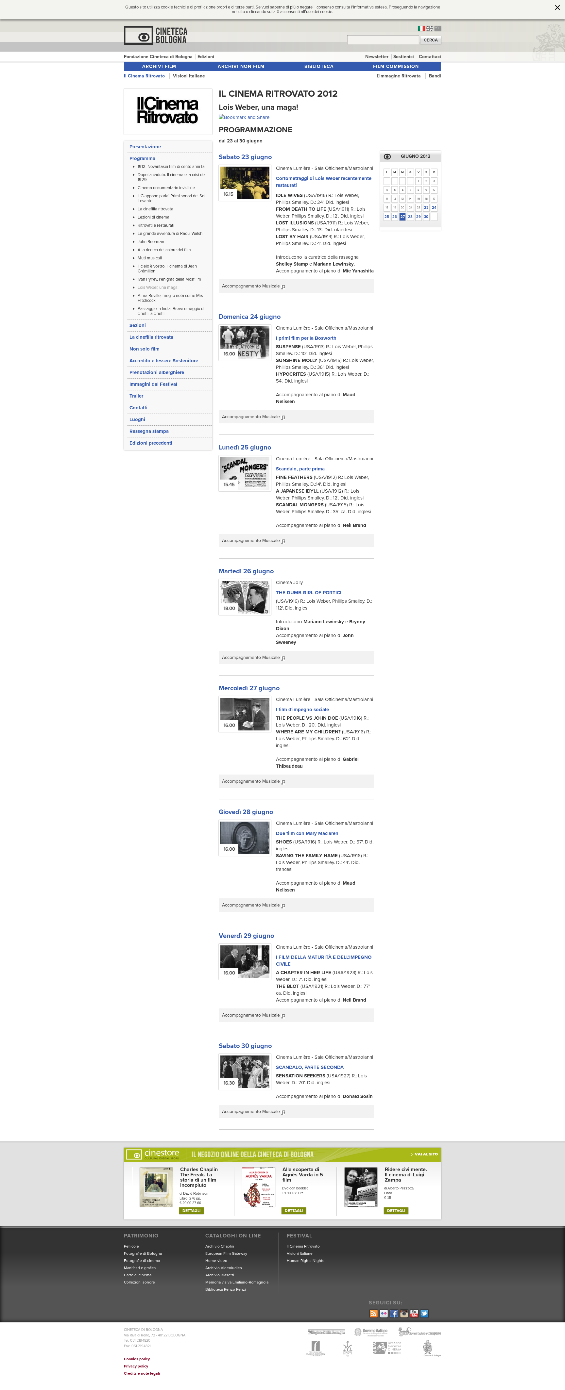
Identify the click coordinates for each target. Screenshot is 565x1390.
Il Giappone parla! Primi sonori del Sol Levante (171, 198)
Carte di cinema (137, 1275)
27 (403, 217)
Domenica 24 (250, 317)
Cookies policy (137, 1359)
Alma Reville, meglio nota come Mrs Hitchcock (170, 298)
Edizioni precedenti (150, 443)
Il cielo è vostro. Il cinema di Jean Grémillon (167, 269)
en (429, 28)
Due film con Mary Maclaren (307, 833)
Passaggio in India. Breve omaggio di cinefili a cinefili (171, 311)
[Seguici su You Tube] (413, 1314)
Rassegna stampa (149, 431)
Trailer (136, 396)
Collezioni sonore (139, 1282)
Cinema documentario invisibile (166, 187)
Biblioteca (319, 66)
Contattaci (430, 56)
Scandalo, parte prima (300, 469)
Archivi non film (241, 66)
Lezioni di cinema (153, 217)
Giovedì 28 (246, 812)
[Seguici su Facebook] (393, 1314)
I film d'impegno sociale (302, 709)
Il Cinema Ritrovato (145, 76)
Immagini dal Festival (153, 384)
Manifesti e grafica (140, 1268)
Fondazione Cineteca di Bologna (159, 56)
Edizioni (205, 56)
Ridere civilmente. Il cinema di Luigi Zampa (406, 1175)
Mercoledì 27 (249, 688)
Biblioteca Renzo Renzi (225, 1289)
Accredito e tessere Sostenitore (163, 361)
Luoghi (137, 419)
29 (418, 217)
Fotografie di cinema (142, 1260)
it (421, 28)
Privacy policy (136, 1366)
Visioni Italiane (189, 76)
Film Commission (396, 66)
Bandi (435, 76)
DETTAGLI (191, 1210)
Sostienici (404, 56)
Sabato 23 (245, 157)
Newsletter (377, 56)
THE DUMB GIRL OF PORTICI (308, 593)
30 (426, 217)
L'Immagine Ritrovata (399, 76)
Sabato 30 (245, 1046)
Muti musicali (150, 258)
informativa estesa (370, 7)
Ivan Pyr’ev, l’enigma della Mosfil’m (169, 279)
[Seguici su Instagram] (403, 1314)
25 (387, 217)
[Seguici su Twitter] (423, 1314)
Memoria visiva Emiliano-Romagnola (236, 1282)
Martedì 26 (246, 571)
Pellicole (131, 1246)
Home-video (216, 1260)
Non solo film (144, 349)
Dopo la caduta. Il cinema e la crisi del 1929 (172, 177)
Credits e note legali (142, 1373)
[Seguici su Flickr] (383, 1314)
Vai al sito (426, 1154)
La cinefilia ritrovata (155, 209)
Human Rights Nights (305, 1260)
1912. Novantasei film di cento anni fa (171, 166)
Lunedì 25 (245, 447)
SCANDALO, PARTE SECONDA (310, 1067)
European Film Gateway (226, 1253)
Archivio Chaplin (219, 1246)
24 (434, 207)
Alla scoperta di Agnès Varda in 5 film (302, 1175)
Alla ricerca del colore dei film (164, 250)
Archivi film (159, 66)
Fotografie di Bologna (143, 1253)
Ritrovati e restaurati (156, 225)
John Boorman (151, 241)
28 (410, 217)
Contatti (138, 408)
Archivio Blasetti (219, 1275)
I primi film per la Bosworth (306, 338)
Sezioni (137, 325)
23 (426, 207)
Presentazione (145, 147)
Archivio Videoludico (223, 1268)
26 (394, 217)
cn (438, 28)
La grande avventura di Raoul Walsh (170, 233)
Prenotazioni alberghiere (156, 372)
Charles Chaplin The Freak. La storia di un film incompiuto (199, 1177)
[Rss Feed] (373, 1314)
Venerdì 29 (246, 936)
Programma (142, 158)
